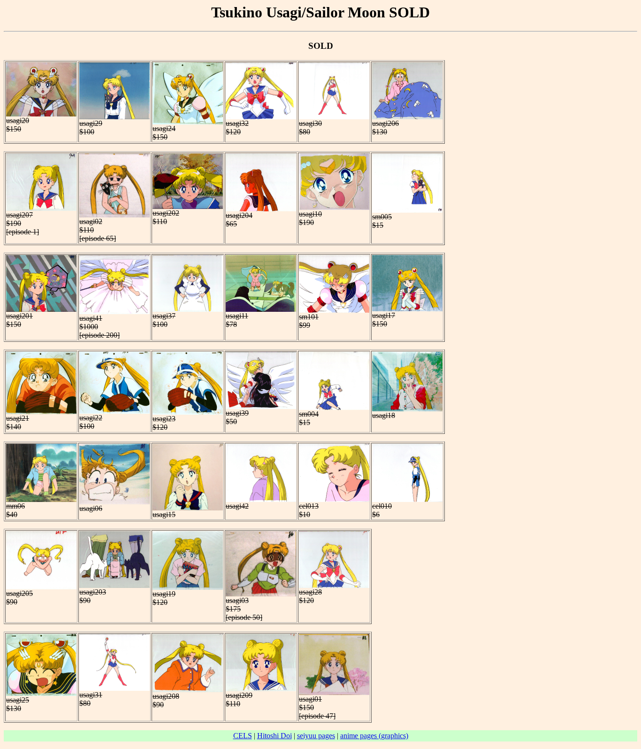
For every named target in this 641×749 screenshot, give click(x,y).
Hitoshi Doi (274, 736)
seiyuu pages (316, 736)
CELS (242, 736)
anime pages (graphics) (374, 736)
